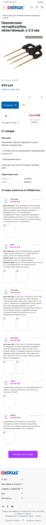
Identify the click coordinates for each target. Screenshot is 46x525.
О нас (4, 479)
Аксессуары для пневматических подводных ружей (21, 16)
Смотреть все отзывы (23, 454)
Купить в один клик (10, 89)
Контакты (6, 498)
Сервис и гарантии (10, 489)
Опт (3, 493)
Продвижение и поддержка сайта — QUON (23, 516)
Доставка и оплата (11, 484)
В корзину (8, 105)
